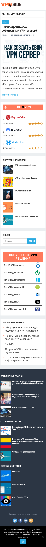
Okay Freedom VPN (20, 497)
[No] (43, 536)
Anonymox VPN (18, 484)
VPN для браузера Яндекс (26, 178)
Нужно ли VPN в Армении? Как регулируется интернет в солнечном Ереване (27, 441)
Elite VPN (16, 471)
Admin (4, 35)
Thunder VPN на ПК (23, 191)
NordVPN (9, 344)
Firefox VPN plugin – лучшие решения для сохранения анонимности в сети (28, 383)
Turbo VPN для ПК (22, 204)
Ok (23, 542)
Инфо (5, 22)
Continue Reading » (11, 95)
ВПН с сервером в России (25, 165)
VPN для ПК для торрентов (26, 216)
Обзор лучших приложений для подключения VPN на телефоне (25, 395)
